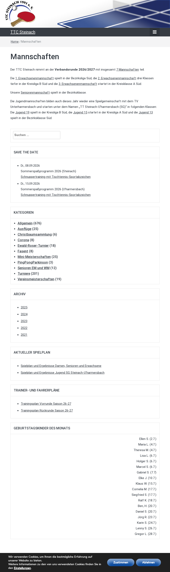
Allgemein (25, 223)
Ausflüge (24, 229)
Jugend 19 (22, 112)
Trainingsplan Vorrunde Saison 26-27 (46, 404)
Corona (23, 240)
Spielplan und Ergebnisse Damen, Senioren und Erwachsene (61, 366)
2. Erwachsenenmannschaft (117, 78)
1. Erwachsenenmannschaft (34, 78)
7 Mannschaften (127, 69)
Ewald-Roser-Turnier (33, 246)
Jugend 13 (146, 112)
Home (15, 41)
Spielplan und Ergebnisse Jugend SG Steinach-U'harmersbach (62, 373)
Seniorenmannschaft (35, 92)
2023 (24, 321)
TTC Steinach (22, 32)
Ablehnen (148, 562)
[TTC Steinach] (85, 14)
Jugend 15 (80, 112)
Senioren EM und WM (34, 268)
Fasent (23, 251)
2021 (24, 335)
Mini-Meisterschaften (34, 257)
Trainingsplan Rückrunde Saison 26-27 (47, 410)
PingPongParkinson (33, 262)
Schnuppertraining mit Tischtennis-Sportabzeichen (56, 177)
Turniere (24, 274)
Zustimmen (120, 562)
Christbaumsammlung (35, 234)
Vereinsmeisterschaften (36, 279)
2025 (24, 307)
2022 (24, 328)
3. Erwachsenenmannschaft (78, 84)
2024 (24, 314)
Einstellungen (22, 568)
